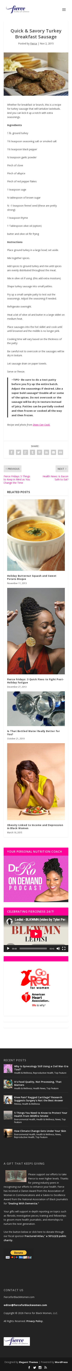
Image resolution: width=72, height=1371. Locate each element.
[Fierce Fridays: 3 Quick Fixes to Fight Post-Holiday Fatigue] (36, 631)
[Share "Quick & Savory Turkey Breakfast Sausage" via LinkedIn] (46, 452)
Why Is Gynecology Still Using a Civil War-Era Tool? (41, 1068)
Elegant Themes (28, 1362)
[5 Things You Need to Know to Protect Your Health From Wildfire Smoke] (8, 1115)
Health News (39, 1088)
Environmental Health (24, 1119)
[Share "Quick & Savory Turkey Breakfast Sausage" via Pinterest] (39, 452)
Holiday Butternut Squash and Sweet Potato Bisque (31, 577)
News (58, 1119)
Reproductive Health (43, 1072)
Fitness (17, 1103)
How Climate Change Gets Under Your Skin (40, 1131)
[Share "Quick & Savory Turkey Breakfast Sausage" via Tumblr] (32, 452)
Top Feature (60, 1072)
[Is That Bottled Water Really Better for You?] (36, 708)
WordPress (61, 1362)
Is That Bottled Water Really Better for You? (33, 732)
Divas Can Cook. (41, 424)
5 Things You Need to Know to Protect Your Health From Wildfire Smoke (40, 1114)
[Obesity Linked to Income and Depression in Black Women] (36, 781)
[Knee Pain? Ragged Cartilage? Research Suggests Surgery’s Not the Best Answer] (8, 1099)
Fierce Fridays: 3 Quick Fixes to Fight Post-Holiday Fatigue (35, 681)
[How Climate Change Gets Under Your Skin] (8, 1133)
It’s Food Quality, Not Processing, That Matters (38, 1083)
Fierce (33, 43)
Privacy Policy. (34, 1321)
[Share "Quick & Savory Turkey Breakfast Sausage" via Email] (53, 452)
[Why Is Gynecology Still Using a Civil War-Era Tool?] (8, 1068)
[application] (36, 934)
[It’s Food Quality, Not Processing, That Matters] (8, 1084)
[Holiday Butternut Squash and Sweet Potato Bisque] (36, 535)
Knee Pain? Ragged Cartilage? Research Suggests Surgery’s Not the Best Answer (38, 1099)
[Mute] (58, 948)
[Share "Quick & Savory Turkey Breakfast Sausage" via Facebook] (11, 452)
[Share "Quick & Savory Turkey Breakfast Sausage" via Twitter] (18, 452)
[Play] (8, 948)
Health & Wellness (23, 1072)
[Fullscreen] (64, 948)
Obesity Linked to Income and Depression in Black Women (35, 826)
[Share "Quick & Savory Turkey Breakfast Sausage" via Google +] (25, 452)
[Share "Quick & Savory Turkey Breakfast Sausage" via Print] (60, 452)
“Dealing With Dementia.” (23, 1203)
